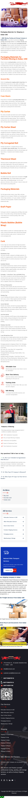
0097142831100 (7, 685)
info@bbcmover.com (9, 669)
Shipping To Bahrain (6, 743)
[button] (14, 458)
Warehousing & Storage (9, 538)
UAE (5, 40)
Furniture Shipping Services (10, 530)
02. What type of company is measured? (14, 472)
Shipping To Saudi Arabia (7, 735)
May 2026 (6, 496)
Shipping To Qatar (5, 740)
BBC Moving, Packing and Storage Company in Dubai (14, 39)
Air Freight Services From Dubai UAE (12, 597)
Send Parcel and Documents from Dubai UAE (13, 623)
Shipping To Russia (5, 746)
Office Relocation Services (10, 522)
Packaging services (8, 534)
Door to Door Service (9, 526)
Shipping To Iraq (5, 737)
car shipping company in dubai (10, 577)
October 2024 (7, 500)
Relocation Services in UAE (10, 517)
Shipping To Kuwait (5, 751)
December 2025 (8, 498)
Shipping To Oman (5, 749)
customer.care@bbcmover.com (12, 673)
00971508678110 (7, 678)
